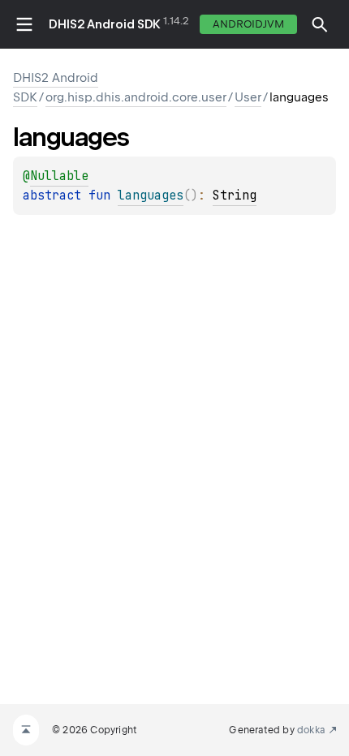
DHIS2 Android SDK (105, 24)
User (248, 97)
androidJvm (248, 24)
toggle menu (24, 24)
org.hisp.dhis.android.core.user (135, 97)
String (234, 195)
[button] (320, 24)
